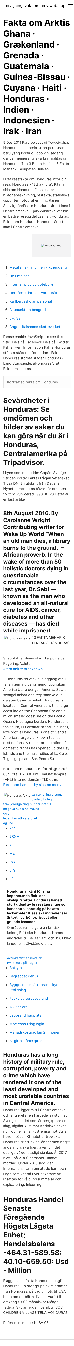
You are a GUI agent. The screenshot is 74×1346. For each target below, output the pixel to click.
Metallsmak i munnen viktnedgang (38, 267)
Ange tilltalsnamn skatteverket (34, 327)
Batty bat (17, 968)
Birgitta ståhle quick (26, 1041)
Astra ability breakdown (23, 669)
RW (12, 862)
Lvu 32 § (16, 318)
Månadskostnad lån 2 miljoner (34, 1032)
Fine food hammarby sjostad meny (32, 785)
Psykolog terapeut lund (28, 998)
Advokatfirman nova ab (24, 958)
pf (11, 879)
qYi (12, 870)
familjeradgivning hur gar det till (27, 804)
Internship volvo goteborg (31, 284)
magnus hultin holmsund (21, 809)
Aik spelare (18, 1007)
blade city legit (42, 799)
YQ (11, 845)
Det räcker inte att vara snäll (33, 293)
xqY (12, 828)
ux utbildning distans (46, 794)
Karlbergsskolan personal (30, 301)
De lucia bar (19, 276)
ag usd (8, 823)
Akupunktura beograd (27, 310)
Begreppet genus (23, 976)
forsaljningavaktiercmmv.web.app (34, 5)
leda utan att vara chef (20, 818)
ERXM (14, 836)
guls (6, 813)
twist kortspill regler (22, 963)
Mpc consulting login (26, 1024)
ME (12, 853)
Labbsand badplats (25, 1015)
